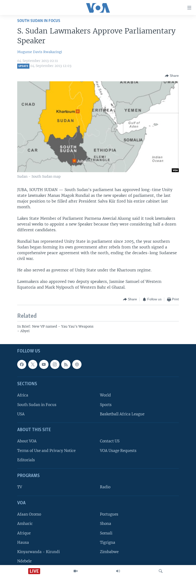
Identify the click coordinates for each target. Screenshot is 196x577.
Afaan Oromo (29, 514)
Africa (22, 395)
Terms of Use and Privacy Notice (46, 450)
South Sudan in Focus (36, 404)
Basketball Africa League (122, 414)
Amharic (25, 523)
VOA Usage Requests (118, 450)
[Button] (172, 76)
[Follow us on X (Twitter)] (32, 364)
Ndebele (24, 561)
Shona (105, 523)
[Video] (75, 571)
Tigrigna (107, 542)
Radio (105, 487)
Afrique (24, 533)
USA (21, 414)
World (105, 395)
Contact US (110, 441)
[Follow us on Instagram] (54, 364)
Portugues (109, 514)
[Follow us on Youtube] (43, 364)
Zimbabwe (109, 551)
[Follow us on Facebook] (21, 364)
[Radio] (118, 571)
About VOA (27, 441)
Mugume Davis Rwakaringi (39, 52)
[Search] (160, 571)
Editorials (26, 459)
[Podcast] (76, 364)
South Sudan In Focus (38, 21)
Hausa (23, 542)
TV (19, 487)
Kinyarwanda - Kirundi (38, 551)
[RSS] (65, 364)
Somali (106, 533)
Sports (106, 404)
